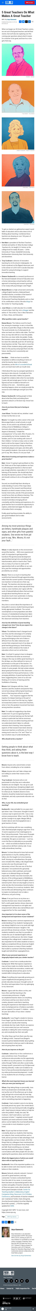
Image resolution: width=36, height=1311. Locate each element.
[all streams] (33, 1309)
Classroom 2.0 (19, 1194)
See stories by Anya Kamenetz (21, 1255)
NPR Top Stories (11, 1216)
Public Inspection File (23, 1288)
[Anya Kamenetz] (6, 1232)
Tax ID (34, 1288)
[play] (3, 1309)
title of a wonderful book (23, 364)
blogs (28, 301)
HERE (12, 1206)
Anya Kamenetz (11, 19)
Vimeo (2, 1288)
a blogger (25, 310)
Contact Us (10, 1288)
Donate (30, 2)
